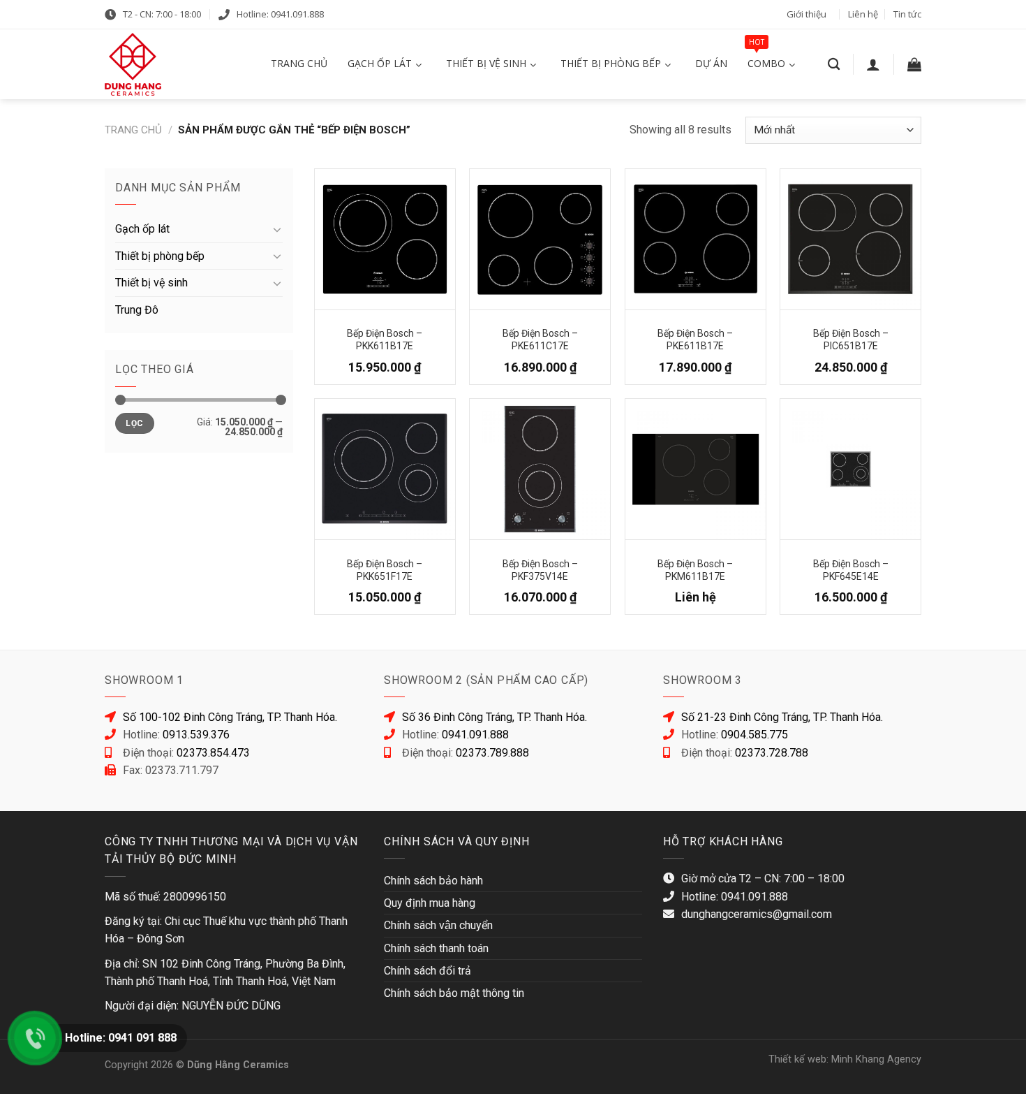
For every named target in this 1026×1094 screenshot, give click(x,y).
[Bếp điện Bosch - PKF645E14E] (850, 469)
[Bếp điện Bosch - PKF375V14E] (540, 469)
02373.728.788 (771, 752)
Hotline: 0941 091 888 (121, 1037)
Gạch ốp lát (142, 228)
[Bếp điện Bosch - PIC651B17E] (850, 239)
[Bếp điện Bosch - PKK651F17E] (385, 469)
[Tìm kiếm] (834, 64)
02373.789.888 (492, 752)
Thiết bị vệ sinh (151, 282)
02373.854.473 (213, 752)
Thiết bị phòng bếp (160, 256)
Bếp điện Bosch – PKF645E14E (851, 569)
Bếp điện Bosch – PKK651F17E (384, 569)
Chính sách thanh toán (436, 948)
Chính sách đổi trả (427, 970)
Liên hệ (863, 14)
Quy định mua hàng (429, 903)
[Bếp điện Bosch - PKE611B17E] (695, 239)
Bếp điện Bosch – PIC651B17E (851, 338)
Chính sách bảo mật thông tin (454, 993)
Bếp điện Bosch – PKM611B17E (695, 569)
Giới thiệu (806, 14)
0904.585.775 (754, 734)
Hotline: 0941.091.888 (280, 14)
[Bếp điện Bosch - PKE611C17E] (540, 239)
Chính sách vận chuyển (438, 925)
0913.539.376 (196, 734)
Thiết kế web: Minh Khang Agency (844, 1059)
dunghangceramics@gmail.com (756, 914)
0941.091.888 (475, 734)
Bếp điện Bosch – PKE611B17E (695, 338)
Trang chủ (133, 130)
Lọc (134, 423)
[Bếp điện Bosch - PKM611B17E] (695, 469)
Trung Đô (136, 309)
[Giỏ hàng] (914, 64)
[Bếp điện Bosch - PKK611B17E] (385, 239)
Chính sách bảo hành (433, 880)
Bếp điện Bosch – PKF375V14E (540, 569)
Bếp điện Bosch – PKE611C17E (540, 338)
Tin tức (907, 14)
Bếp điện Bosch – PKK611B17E (384, 338)
